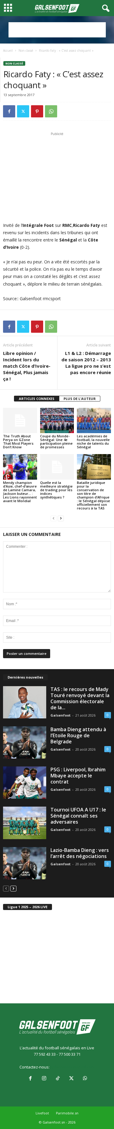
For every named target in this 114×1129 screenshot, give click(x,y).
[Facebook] (9, 111)
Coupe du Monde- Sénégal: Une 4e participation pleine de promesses (56, 441)
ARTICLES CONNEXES (36, 398)
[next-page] (61, 518)
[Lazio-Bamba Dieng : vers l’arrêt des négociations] (24, 863)
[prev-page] (53, 518)
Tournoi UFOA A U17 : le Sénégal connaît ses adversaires (78, 815)
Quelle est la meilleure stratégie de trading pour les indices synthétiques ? (56, 489)
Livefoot (42, 1113)
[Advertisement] (57, 29)
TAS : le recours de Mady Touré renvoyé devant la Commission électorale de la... (79, 698)
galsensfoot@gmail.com (72, 1067)
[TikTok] (57, 1079)
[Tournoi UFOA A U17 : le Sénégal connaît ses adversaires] (24, 823)
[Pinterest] (37, 111)
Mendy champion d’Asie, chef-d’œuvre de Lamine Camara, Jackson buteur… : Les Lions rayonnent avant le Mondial (20, 491)
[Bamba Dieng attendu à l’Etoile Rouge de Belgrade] (24, 742)
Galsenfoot (60, 715)
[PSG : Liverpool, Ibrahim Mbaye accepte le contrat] (24, 782)
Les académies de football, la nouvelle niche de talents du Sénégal (93, 441)
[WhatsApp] (51, 111)
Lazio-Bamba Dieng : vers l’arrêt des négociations (79, 853)
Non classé (26, 50)
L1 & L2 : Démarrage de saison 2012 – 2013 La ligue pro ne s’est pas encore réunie (86, 362)
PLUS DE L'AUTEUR (80, 398)
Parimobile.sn (67, 1113)
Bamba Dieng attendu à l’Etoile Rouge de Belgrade (78, 735)
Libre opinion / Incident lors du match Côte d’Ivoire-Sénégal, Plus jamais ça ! (26, 366)
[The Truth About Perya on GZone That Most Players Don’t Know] (20, 420)
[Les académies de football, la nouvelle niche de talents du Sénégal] (94, 420)
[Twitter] (23, 111)
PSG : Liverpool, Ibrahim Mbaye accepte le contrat (77, 775)
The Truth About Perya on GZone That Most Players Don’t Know (18, 441)
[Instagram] (44, 1079)
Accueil (8, 50)
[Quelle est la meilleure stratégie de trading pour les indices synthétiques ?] (57, 466)
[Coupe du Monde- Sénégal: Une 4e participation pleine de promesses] (57, 420)
